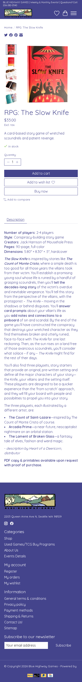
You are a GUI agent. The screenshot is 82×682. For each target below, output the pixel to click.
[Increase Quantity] (17, 162)
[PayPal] (30, 676)
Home (8, 27)
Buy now (41, 191)
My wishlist (12, 583)
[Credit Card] (50, 676)
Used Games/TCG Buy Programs (29, 544)
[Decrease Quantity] (8, 162)
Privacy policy (15, 604)
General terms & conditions (25, 598)
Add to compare (18, 199)
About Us (11, 550)
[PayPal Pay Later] (43, 676)
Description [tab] (15, 219)
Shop (8, 538)
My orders (12, 577)
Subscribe (63, 645)
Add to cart (41, 173)
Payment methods (18, 610)
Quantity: (10, 154)
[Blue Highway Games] (18, 13)
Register (10, 571)
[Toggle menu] (73, 13)
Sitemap (10, 628)
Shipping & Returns (18, 616)
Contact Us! (13, 622)
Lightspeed (11, 669)
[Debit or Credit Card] (37, 676)
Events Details (15, 556)
